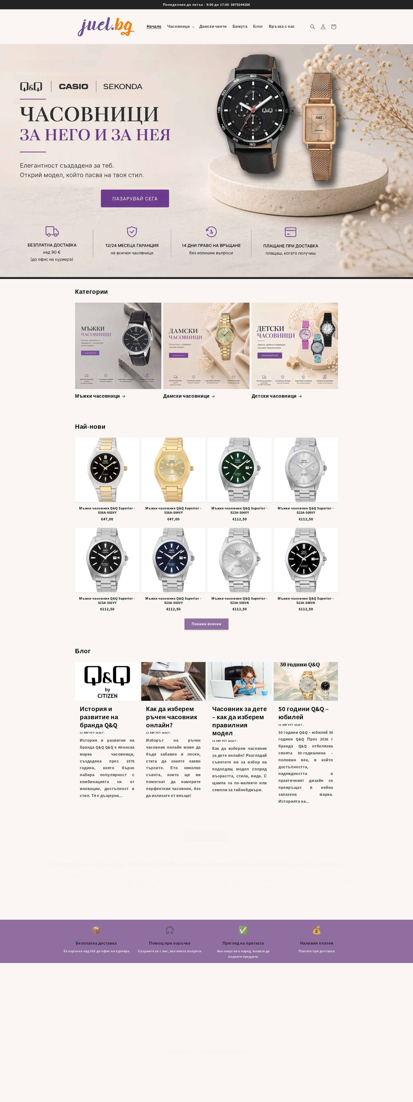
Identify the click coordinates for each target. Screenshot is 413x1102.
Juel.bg (218, 1095)
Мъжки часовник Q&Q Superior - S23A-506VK (306, 600)
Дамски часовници (186, 396)
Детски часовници (274, 396)
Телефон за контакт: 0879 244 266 (103, 1041)
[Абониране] (244, 1064)
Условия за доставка (94, 1016)
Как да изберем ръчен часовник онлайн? (171, 717)
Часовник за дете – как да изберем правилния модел (239, 721)
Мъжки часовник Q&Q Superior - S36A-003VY (107, 510)
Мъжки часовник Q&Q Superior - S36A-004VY (173, 510)
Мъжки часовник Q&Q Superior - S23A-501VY (107, 600)
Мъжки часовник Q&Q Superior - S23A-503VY (173, 600)
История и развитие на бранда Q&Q (99, 717)
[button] (180, 26)
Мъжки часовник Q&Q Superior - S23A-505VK (239, 600)
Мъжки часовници (97, 396)
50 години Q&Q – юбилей (303, 713)
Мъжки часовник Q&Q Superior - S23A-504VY (239, 510)
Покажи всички (206, 624)
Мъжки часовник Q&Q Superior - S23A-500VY (306, 510)
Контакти (83, 1025)
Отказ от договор (91, 1033)
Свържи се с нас (89, 1008)
